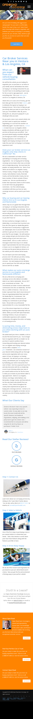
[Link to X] (24, 1)
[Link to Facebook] (11, 1)
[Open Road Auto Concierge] (13, 6)
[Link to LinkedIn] (16, 1)
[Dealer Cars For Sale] (16, 521)
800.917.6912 (18, 600)
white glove (22, 95)
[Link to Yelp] (13, 1)
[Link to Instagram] (21, 1)
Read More (20, 432)
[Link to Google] (8, 1)
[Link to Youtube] (26, 1)
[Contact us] (16, 488)
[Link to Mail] (18, 1)
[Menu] (28, 6)
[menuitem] (28, 6)
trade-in (25, 103)
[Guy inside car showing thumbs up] (16, 557)
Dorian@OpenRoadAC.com (17, 602)
